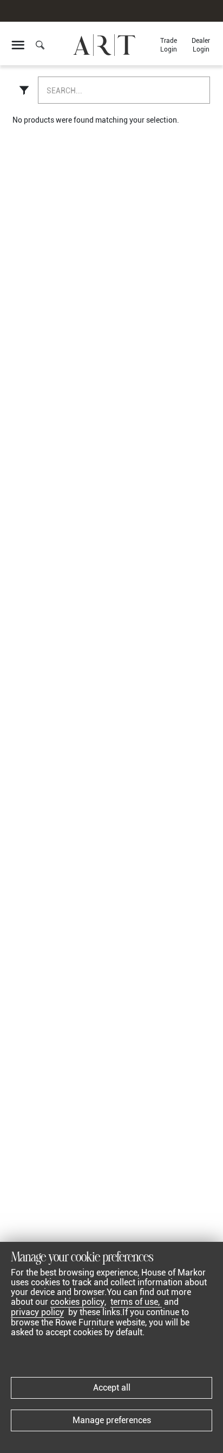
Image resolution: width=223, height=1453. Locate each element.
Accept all (111, 1387)
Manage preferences (112, 1420)
